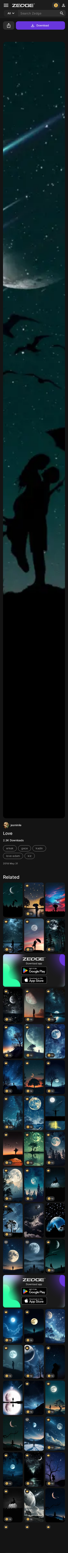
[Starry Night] (13, 1398)
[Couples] (55, 1113)
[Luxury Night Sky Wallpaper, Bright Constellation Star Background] (55, 1326)
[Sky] (55, 900)
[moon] (34, 1256)
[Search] (61, 13)
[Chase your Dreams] (34, 1220)
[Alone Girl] (13, 1434)
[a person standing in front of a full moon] (13, 1256)
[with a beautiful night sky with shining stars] (34, 1434)
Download (42, 25)
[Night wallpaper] (55, 1505)
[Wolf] (55, 1220)
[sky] (13, 900)
